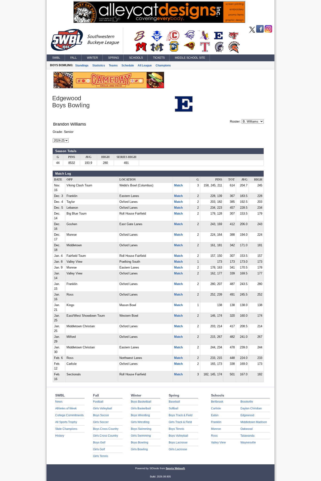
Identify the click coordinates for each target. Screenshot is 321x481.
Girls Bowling (139, 449)
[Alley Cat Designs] (159, 21)
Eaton (215, 415)
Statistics (98, 65)
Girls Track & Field (180, 422)
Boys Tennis (176, 429)
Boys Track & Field (180, 415)
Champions (163, 65)
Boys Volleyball (178, 435)
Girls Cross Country (105, 435)
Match (178, 185)
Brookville (246, 401)
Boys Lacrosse (178, 442)
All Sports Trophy (66, 422)
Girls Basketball (141, 408)
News (59, 401)
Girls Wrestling (140, 422)
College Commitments (69, 415)
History (59, 435)
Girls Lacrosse (178, 449)
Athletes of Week (66, 408)
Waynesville (248, 442)
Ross (214, 435)
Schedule (127, 65)
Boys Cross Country (105, 429)
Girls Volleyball (102, 408)
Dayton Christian (251, 408)
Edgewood (247, 415)
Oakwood (246, 429)
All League (145, 65)
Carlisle (216, 408)
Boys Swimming (141, 429)
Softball (173, 408)
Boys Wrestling (140, 415)
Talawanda (247, 435)
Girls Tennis (100, 456)
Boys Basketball (141, 401)
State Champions (66, 429)
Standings (82, 65)
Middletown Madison (253, 422)
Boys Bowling (139, 442)
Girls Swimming (141, 435)
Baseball (174, 401)
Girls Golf (99, 449)
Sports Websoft (175, 468)
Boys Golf (99, 442)
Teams (113, 65)
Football (98, 401)
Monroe (216, 429)
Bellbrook (217, 401)
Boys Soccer (101, 415)
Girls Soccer (101, 422)
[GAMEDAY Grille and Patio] (109, 87)
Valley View (218, 442)
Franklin (216, 422)
